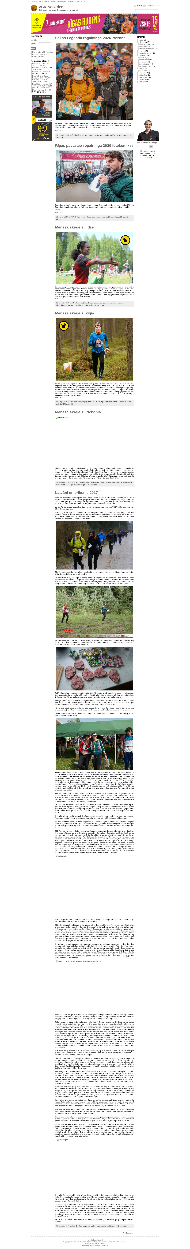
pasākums (142, 73)
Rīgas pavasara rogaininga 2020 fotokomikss (94, 146)
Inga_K (74, 1226)
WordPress (95, 1245)
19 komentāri (122, 1226)
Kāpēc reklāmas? (38, 56)
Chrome (102, 1244)
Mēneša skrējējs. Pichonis (78, 412)
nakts (98, 1226)
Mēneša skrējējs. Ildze (74, 227)
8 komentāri (99, 305)
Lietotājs (34, 40)
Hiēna (47, 74)
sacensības (143, 60)
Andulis (39, 70)
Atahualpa (104, 1245)
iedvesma (142, 42)
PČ (94, 402)
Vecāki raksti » (128, 1233)
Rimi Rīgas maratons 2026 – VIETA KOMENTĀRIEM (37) (42, 86)
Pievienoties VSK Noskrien (42, 52)
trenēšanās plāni (145, 66)
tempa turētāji (144, 64)
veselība (142, 82)
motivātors (143, 47)
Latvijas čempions (100, 303)
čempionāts (94, 482)
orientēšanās (60, 305)
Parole (33, 44)
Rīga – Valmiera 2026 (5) (41, 90)
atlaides (85, 135)
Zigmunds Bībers (111, 402)
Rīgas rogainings (93, 217)
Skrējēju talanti (126, 482)
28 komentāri (92, 485)
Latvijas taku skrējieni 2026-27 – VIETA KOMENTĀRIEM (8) (40, 66)
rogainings (108, 135)
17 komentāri (68, 404)
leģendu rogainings (96, 135)
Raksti (139, 5)
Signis (74, 135)
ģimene (89, 402)
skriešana (142, 62)
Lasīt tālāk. (59, 131)
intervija (141, 51)
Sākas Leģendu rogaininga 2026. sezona (90, 38)
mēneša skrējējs (88, 305)
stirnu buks (143, 79)
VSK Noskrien (51, 7)
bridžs (90, 303)
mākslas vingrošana (115, 303)
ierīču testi (143, 71)
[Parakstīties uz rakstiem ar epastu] (144, 5)
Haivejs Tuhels (105, 482)
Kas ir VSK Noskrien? (40, 54)
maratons (142, 55)
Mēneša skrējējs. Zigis (74, 313)
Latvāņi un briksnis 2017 (76, 493)
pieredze (142, 57)
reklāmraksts (124, 135)
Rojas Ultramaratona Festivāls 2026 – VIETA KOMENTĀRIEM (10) (41, 78)
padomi (141, 68)
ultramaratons (61, 485)
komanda (86, 1226)
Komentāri (154, 5)
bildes (117, 217)
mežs (93, 1226)
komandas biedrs (145, 53)
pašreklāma (143, 75)
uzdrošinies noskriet (146, 49)
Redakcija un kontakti (95, 1240)
